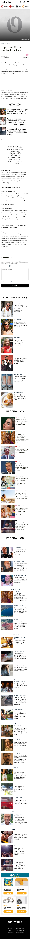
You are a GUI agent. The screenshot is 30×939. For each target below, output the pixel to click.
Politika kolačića (20, 932)
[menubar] (24, 2)
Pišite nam (10, 928)
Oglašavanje (11, 932)
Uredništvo (10, 930)
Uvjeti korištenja (20, 928)
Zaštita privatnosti (20, 930)
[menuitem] (24, 2)
